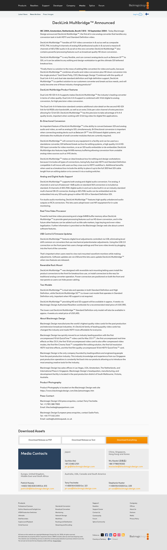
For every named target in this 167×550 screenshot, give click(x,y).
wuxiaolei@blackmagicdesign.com (126, 466)
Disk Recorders (23, 519)
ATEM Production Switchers (27, 512)
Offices (132, 506)
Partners (132, 512)
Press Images (48, 14)
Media (82, 5)
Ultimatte (21, 515)
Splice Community (99, 522)
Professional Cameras (25, 506)
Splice (92, 5)
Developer (58, 5)
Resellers (34, 5)
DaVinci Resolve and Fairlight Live (29, 509)
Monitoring (59, 512)
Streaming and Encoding (63, 525)
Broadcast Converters (62, 509)
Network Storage (61, 515)
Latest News (23, 14)
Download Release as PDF (40, 439)
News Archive (35, 14)
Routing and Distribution (63, 522)
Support (45, 5)
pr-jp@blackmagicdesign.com (80, 466)
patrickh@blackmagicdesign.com (37, 488)
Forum (101, 5)
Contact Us (96, 512)
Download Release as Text (83, 439)
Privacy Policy (134, 519)
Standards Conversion (62, 506)
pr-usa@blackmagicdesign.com (80, 488)
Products (22, 5)
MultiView (58, 519)
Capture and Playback (25, 522)
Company (71, 5)
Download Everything (127, 439)
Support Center (98, 509)
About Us (133, 509)
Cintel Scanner (23, 525)
